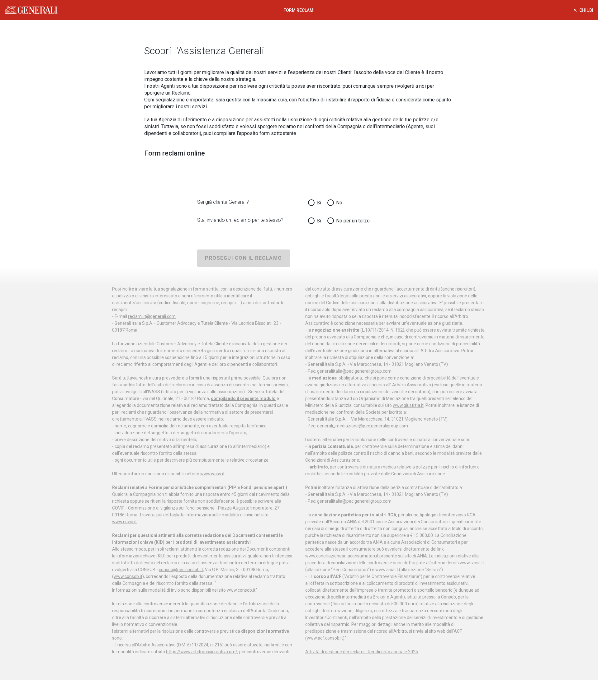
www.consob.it (128, 576)
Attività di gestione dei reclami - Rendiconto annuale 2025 (361, 651)
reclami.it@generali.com (152, 316)
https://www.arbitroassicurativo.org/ (201, 651)
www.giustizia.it (408, 405)
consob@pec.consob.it (181, 569)
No (339, 203)
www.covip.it (124, 521)
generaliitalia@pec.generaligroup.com (354, 371)
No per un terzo (353, 221)
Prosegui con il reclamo (243, 258)
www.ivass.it (212, 473)
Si (319, 203)
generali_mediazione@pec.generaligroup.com (362, 425)
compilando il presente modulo (243, 398)
